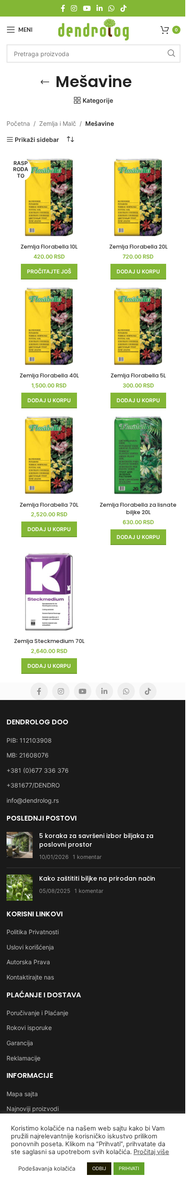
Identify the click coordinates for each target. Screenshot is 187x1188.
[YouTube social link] (87, 8)
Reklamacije (23, 1058)
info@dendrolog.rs (33, 800)
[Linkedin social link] (99, 8)
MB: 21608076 (28, 755)
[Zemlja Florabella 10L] (49, 197)
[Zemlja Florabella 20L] (138, 197)
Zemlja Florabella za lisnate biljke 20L (138, 508)
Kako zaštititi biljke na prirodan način (97, 878)
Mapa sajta (22, 1093)
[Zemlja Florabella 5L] (138, 326)
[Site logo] (93, 29)
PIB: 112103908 (29, 740)
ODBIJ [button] (99, 1168)
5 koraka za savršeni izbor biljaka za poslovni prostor (96, 840)
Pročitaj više (151, 1152)
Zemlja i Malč (57, 123)
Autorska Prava (28, 962)
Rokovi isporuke (29, 1027)
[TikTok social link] (123, 8)
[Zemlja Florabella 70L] (49, 455)
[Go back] (45, 82)
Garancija (20, 1043)
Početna (18, 123)
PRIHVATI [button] (129, 1168)
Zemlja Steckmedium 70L (49, 641)
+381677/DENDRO (33, 785)
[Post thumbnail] (20, 846)
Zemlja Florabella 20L (138, 246)
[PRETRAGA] (171, 53)
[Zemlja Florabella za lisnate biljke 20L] (138, 455)
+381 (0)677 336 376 (38, 770)
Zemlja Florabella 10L (48, 246)
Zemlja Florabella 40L (49, 375)
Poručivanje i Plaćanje (37, 1012)
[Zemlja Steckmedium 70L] (49, 591)
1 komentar (87, 857)
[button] (138, 271)
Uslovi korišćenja (30, 947)
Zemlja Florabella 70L (49, 504)
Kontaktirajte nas (30, 977)
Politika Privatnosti (33, 932)
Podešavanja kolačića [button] (46, 1168)
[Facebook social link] (63, 8)
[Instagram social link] (74, 8)
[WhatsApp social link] (111, 8)
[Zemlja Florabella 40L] (49, 326)
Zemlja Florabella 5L (138, 375)
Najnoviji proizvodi (33, 1108)
